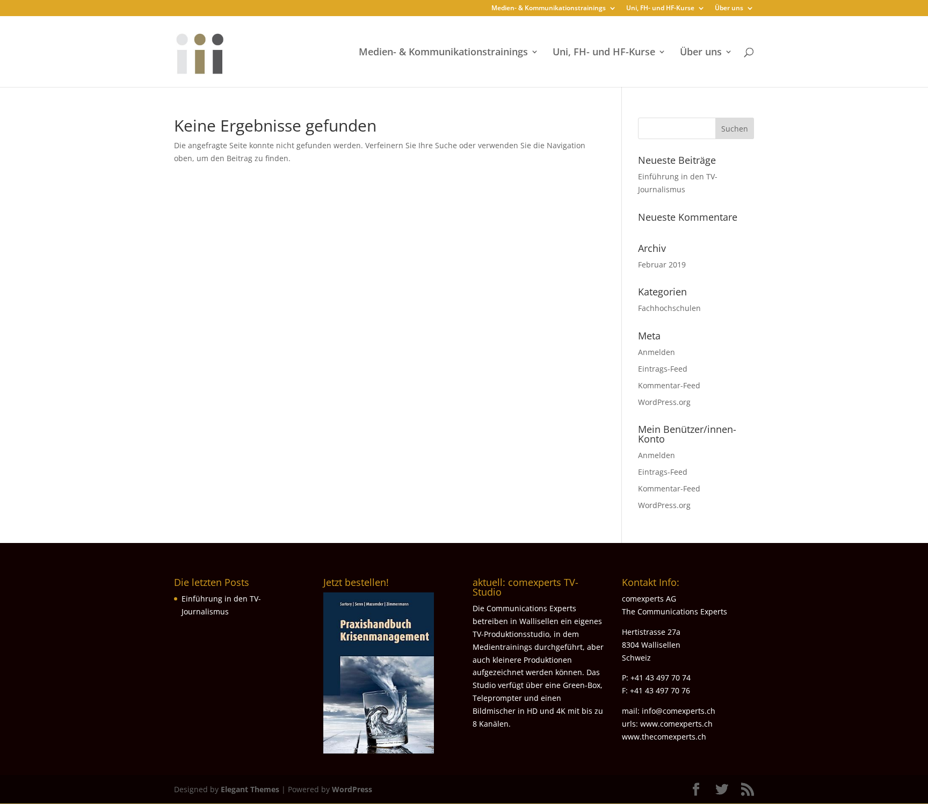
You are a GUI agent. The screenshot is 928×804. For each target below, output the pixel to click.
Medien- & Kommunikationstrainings (548, 8)
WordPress (352, 789)
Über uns (729, 8)
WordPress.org (664, 402)
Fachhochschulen (669, 308)
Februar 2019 (662, 264)
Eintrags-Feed (662, 369)
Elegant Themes (250, 789)
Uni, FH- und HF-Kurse (660, 8)
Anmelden (656, 352)
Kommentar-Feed (669, 385)
